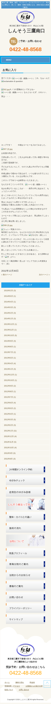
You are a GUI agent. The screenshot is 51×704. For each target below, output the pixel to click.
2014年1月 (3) (10, 318)
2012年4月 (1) (10, 414)
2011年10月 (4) (10, 448)
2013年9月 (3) (10, 341)
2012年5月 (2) (10, 408)
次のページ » (44, 275)
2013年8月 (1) (10, 347)
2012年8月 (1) (10, 391)
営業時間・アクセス (12, 686)
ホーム (7, 682)
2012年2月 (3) (10, 425)
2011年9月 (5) (10, 453)
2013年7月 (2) (10, 352)
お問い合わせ (24, 690)
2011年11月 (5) (10, 442)
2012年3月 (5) (10, 419)
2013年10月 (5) (10, 335)
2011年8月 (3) (10, 459)
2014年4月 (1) (10, 302)
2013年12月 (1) (10, 324)
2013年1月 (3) (10, 369)
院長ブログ (9, 690)
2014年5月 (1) (10, 296)
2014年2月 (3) (10, 313)
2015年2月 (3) (10, 290)
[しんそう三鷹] (25, 17)
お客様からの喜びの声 (34, 686)
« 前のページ (6, 275)
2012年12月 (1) (10, 375)
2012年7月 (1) (10, 397)
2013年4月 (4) (10, 363)
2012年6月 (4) (10, 403)
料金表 (32, 682)
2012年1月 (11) (10, 431)
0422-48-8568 (25, 49)
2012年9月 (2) (10, 386)
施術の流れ (19, 682)
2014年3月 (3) (10, 307)
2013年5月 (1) (10, 358)
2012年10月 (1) (10, 380)
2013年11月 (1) (10, 330)
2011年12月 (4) (10, 436)
